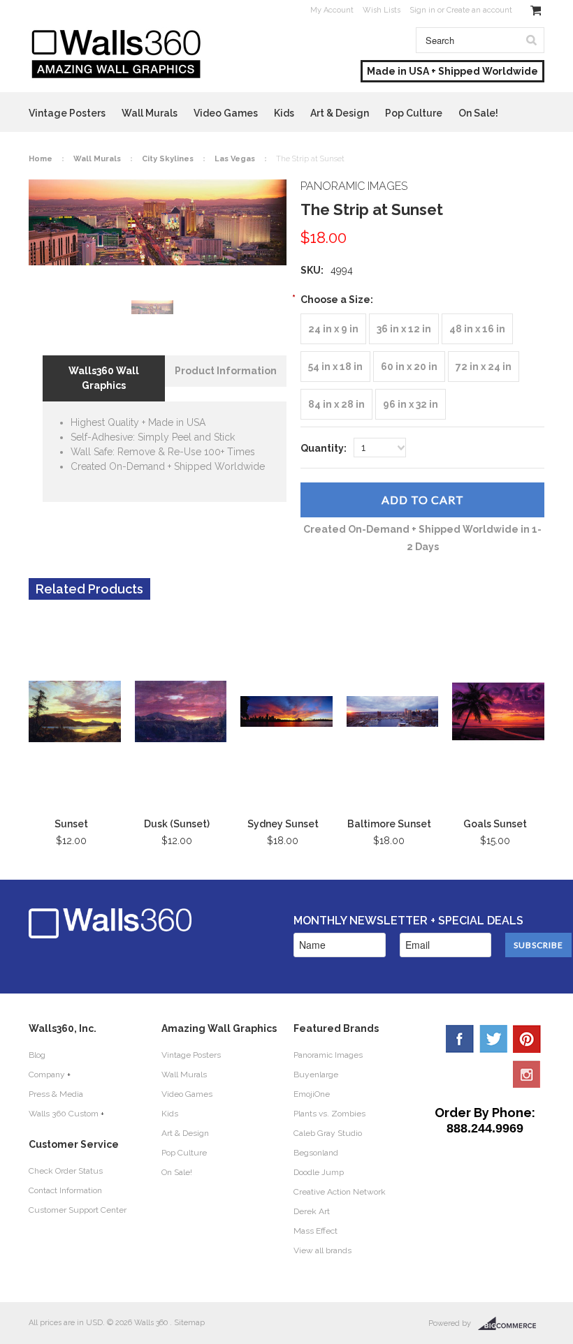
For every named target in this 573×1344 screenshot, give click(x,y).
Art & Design (339, 113)
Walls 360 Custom (64, 1113)
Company (47, 1074)
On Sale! (478, 113)
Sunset (71, 823)
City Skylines (168, 158)
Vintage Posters (67, 113)
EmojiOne (311, 1094)
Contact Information (65, 1190)
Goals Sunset (495, 823)
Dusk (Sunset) (177, 823)
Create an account (479, 10)
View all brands (322, 1250)
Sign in (422, 10)
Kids (284, 113)
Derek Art (311, 1211)
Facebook (460, 1039)
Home (40, 158)
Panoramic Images (328, 1055)
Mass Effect (315, 1231)
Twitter (493, 1039)
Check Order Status (66, 1171)
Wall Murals (149, 113)
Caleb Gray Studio (327, 1133)
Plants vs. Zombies (329, 1113)
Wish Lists (381, 10)
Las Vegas (235, 158)
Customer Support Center (77, 1210)
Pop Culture (413, 113)
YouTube (527, 1074)
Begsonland (315, 1153)
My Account (332, 10)
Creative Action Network (339, 1192)
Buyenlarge (315, 1074)
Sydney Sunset (283, 823)
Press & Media (56, 1094)
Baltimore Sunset (389, 823)
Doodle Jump (318, 1172)
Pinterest (527, 1039)
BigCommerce (511, 1323)
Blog (37, 1055)
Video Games (226, 113)
